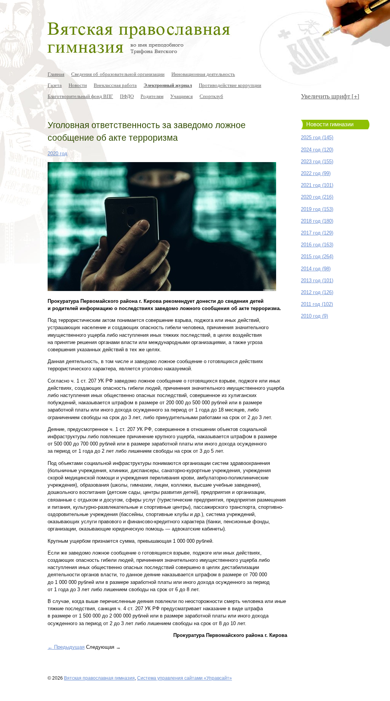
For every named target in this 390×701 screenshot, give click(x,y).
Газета (55, 85)
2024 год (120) (317, 150)
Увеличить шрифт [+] (330, 96)
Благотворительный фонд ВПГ (80, 96)
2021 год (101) (317, 185)
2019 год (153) (317, 209)
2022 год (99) (316, 173)
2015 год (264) (317, 256)
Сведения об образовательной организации (118, 74)
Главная (56, 74)
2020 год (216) (317, 197)
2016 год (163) (317, 245)
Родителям (152, 96)
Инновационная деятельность (203, 74)
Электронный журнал (168, 85)
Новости (78, 85)
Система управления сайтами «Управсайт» (184, 677)
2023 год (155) (317, 161)
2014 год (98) (316, 269)
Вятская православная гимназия (99, 677)
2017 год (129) (317, 233)
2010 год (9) (314, 316)
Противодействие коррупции (230, 85)
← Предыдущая (66, 647)
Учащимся (181, 96)
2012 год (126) (317, 292)
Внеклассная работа (115, 85)
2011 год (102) (317, 304)
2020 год (57, 153)
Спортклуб (211, 96)
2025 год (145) (317, 137)
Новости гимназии (329, 124)
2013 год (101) (317, 280)
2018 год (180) (317, 221)
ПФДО (127, 96)
